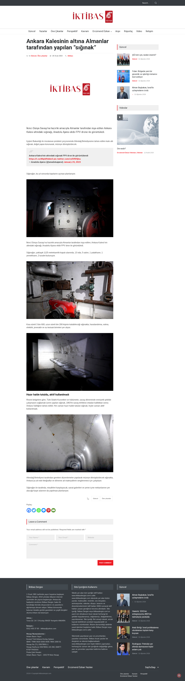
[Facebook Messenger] (43, 510)
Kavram (85, 31)
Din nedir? (121, 148)
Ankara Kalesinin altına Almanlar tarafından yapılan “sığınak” (67, 44)
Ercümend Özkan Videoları (126, 153)
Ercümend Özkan (101, 31)
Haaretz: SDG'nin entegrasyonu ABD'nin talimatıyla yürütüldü (141, 614)
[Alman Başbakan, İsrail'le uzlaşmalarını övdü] (123, 92)
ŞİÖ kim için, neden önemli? (144, 55)
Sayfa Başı (150, 667)
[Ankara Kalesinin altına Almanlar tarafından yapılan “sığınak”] (69, 89)
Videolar (140, 153)
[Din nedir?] (138, 129)
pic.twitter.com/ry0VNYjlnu (67, 159)
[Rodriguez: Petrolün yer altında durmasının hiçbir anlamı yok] (123, 649)
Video (139, 31)
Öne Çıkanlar (57, 31)
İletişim (149, 31)
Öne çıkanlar (42, 56)
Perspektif (72, 31)
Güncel (31, 31)
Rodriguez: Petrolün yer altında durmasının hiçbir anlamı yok (142, 647)
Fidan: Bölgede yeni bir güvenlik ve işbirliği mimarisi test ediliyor (144, 74)
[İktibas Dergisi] (92, 19)
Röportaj (128, 31)
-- (132, 94)
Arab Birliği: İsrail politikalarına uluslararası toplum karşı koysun (145, 630)
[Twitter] (34, 510)
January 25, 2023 (72, 162)
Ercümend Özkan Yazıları (80, 667)
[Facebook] (29, 510)
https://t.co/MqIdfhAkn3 (41, 159)
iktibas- (70, 56)
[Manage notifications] (179, 675)
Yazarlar (43, 31)
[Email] (53, 510)
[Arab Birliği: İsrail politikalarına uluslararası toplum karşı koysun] (123, 632)
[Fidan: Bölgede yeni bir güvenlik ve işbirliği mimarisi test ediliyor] (123, 76)
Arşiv (117, 31)
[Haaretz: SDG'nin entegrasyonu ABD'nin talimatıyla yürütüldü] (123, 616)
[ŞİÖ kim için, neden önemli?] (123, 60)
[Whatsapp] (38, 510)
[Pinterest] (48, 510)
